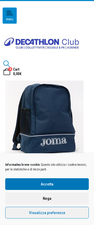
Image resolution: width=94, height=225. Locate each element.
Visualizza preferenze (47, 212)
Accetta (47, 184)
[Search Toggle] (7, 64)
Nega (47, 198)
